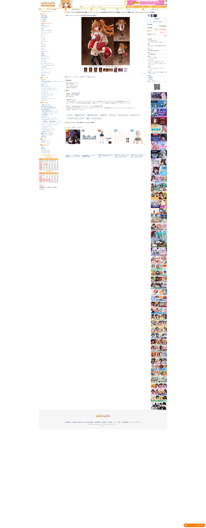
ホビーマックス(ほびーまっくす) (156, 61)
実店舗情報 (97, 422)
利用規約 (110, 422)
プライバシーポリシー (136, 422)
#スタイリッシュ (135, 115)
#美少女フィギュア (80, 115)
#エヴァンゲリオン (97, 118)
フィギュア (75, 76)
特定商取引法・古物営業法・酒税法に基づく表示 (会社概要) (79, 422)
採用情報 (104, 422)
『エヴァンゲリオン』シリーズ (155, 68)
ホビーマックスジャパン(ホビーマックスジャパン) (157, 64)
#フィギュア (113, 115)
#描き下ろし (104, 115)
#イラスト (70, 115)
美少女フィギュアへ (47, 11)
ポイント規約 (117, 422)
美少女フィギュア (47, 23)
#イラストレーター (123, 115)
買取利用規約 (126, 422)
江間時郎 (150, 77)
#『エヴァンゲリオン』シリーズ (75, 118)
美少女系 (82, 76)
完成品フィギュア (91, 76)
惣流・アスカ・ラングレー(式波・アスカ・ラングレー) (157, 73)
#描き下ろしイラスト (92, 115)
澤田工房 (150, 79)
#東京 (87, 118)
